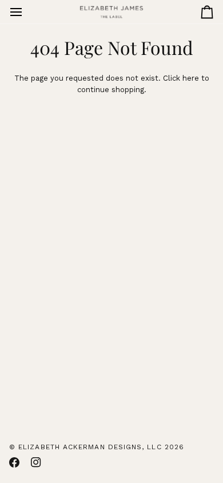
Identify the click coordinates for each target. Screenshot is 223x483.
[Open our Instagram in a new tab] (36, 462)
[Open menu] (26, 11)
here (190, 78)
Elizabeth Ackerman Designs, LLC (89, 447)
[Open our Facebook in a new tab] (14, 462)
